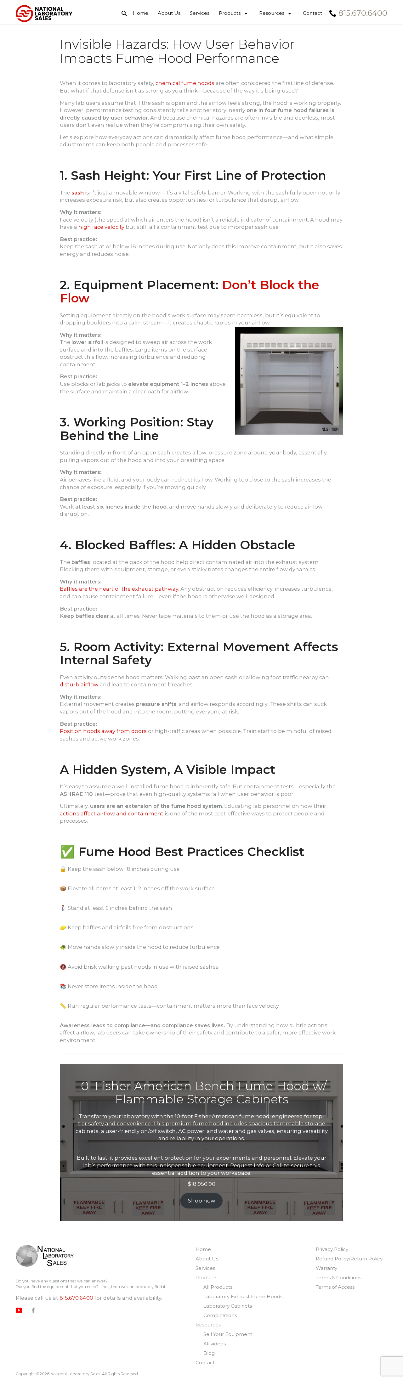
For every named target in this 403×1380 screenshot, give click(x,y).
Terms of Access (335, 1287)
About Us (169, 13)
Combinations (220, 1315)
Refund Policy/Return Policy (349, 1259)
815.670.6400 (76, 1298)
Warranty (326, 1268)
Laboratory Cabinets (227, 1306)
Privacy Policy (332, 1249)
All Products (217, 1287)
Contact (312, 13)
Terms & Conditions (338, 1278)
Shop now (201, 1200)
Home (140, 13)
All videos (214, 1344)
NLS (45, 1256)
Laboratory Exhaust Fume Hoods (242, 1296)
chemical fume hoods (185, 83)
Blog (209, 1353)
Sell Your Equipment (227, 1334)
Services (199, 13)
